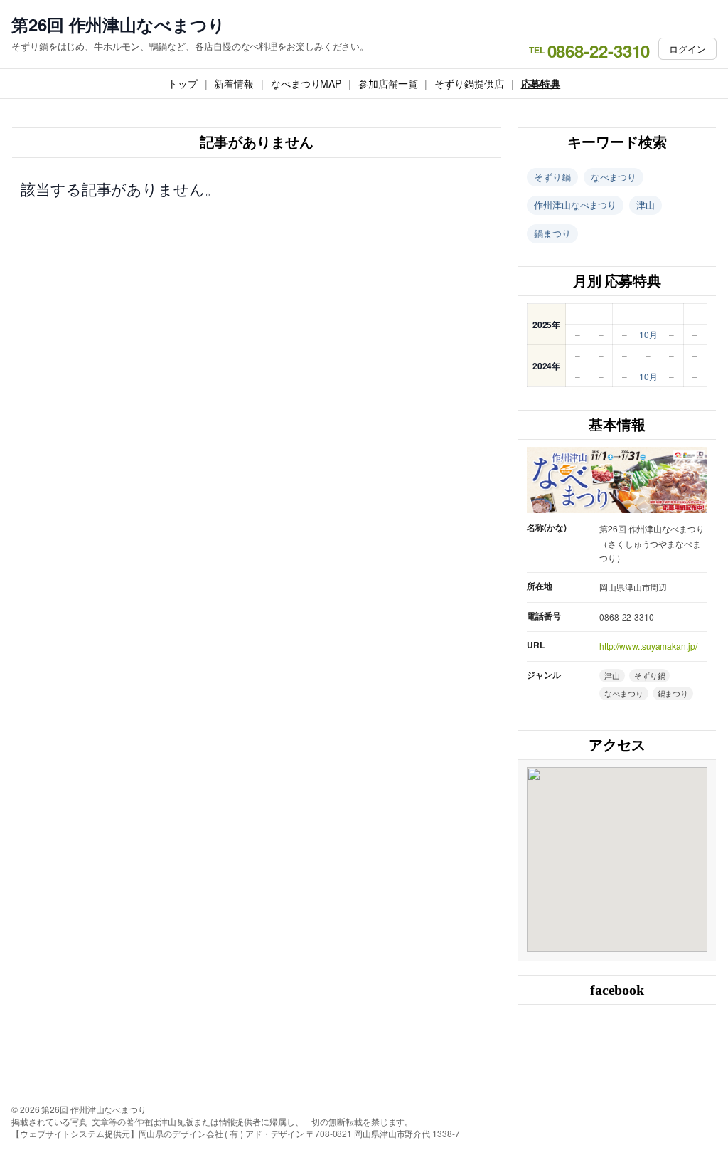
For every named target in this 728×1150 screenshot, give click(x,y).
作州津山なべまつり (575, 204)
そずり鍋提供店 (468, 83)
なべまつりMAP (306, 83)
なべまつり (614, 177)
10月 (648, 334)
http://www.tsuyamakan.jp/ (648, 646)
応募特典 (541, 83)
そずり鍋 (552, 177)
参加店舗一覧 (387, 83)
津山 (645, 204)
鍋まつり (552, 233)
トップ (183, 83)
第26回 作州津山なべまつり (118, 24)
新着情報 (234, 83)
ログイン (687, 49)
